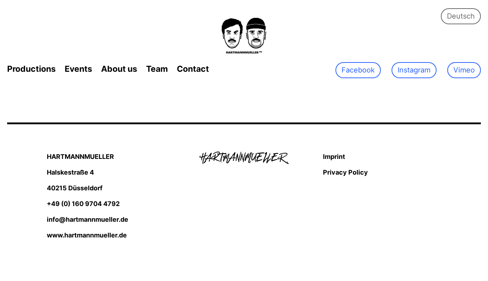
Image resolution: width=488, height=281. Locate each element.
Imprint (334, 156)
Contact (193, 69)
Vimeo (464, 70)
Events (78, 69)
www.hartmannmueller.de (87, 235)
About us (119, 69)
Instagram (414, 70)
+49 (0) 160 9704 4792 (83, 203)
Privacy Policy (345, 172)
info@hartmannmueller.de (87, 219)
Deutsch (461, 16)
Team (157, 69)
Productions (31, 69)
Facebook (358, 70)
